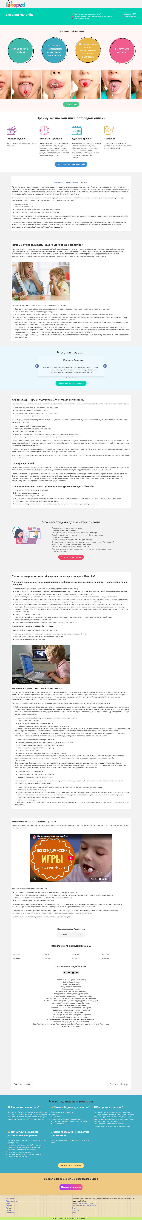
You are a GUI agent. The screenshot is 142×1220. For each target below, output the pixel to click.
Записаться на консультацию (71, 383)
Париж (8, 1210)
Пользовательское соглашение (84, 1206)
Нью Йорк (10, 1199)
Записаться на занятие (71, 557)
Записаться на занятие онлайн (71, 164)
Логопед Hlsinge (119, 1084)
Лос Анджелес (11, 1201)
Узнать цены (71, 104)
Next (105, 366)
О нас (74, 1208)
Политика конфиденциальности (84, 1203)
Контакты (75, 1210)
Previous (37, 366)
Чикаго (8, 1203)
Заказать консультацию (71, 1165)
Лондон (9, 1208)
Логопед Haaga (22, 1084)
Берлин (9, 1206)
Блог (74, 1213)
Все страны (10, 1213)
